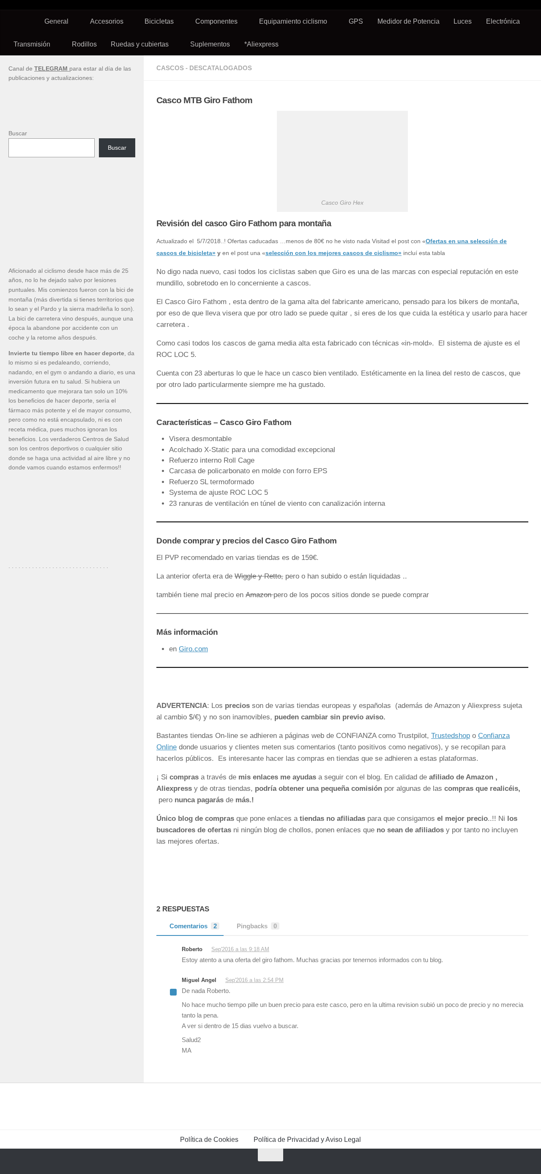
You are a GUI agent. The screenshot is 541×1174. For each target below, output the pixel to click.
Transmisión (32, 44)
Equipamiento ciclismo (293, 21)
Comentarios (193, 926)
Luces (463, 21)
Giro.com (193, 649)
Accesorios (106, 21)
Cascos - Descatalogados (204, 67)
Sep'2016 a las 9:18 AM (240, 949)
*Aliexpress (261, 44)
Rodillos (84, 44)
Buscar (17, 133)
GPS (356, 21)
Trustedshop (450, 736)
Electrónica (503, 21)
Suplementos (210, 44)
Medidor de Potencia (408, 21)
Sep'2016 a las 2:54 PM (254, 980)
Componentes (216, 21)
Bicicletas (159, 21)
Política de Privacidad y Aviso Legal (307, 1139)
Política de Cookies (209, 1139)
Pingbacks (257, 926)
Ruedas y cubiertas (140, 44)
